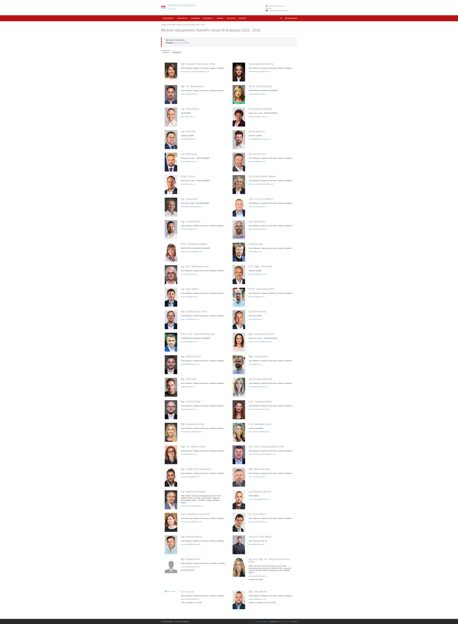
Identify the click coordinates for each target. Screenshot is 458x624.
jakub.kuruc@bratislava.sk (190, 599)
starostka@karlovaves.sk (257, 94)
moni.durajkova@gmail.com (258, 386)
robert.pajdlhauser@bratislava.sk (192, 506)
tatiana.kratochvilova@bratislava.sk (261, 184)
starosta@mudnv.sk (188, 184)
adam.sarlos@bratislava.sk (258, 521)
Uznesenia (195, 18)
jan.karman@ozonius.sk (257, 161)
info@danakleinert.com (189, 454)
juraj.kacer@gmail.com (189, 161)
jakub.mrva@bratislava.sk (258, 229)
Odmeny (220, 18)
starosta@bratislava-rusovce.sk (260, 139)
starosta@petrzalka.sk (188, 139)
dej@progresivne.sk (188, 386)
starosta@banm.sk (255, 364)
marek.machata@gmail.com (190, 477)
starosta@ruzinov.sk (188, 116)
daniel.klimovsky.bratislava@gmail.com (262, 454)
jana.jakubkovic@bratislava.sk (259, 431)
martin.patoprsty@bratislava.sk (259, 499)
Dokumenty (208, 18)
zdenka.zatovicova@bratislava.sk (260, 341)
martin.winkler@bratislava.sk (191, 544)
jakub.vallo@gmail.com (257, 296)
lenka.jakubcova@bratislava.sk (191, 431)
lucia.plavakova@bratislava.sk (191, 521)
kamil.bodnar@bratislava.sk (190, 364)
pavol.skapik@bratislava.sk (190, 567)
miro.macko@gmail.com (257, 477)
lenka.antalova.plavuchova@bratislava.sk (195, 71)
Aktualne (231, 18)
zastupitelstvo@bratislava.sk (279, 10)
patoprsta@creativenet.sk (257, 576)
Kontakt (242, 18)
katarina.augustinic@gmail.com (259, 71)
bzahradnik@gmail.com (189, 341)
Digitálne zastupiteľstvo (261, 621)
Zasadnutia (182, 18)
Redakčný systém (285, 621)
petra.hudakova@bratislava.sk (259, 409)
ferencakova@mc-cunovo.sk (258, 116)
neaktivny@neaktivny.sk (257, 599)
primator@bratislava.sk (257, 544)
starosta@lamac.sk (255, 251)
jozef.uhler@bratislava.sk (257, 274)
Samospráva (168, 18)
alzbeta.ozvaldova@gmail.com (191, 251)
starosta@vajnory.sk (256, 319)
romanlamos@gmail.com (189, 229)
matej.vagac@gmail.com (189, 296)
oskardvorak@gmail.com (189, 409)
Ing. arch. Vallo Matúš (181, 43)
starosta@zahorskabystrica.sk (191, 206)
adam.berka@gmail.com (189, 94)
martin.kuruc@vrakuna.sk (257, 206)
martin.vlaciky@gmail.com (190, 319)
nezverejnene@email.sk (189, 274)
